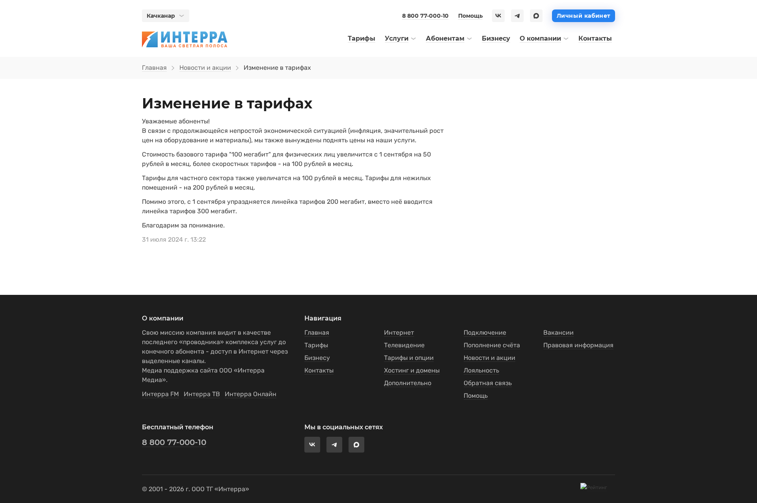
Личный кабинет (583, 15)
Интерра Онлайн (250, 394)
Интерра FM (160, 394)
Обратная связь (488, 383)
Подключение (485, 332)
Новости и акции (205, 67)
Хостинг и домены (412, 370)
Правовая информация (578, 345)
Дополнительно (407, 383)
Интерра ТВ (202, 394)
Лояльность (481, 370)
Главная (154, 67)
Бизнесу (317, 357)
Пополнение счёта (492, 345)
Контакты (319, 370)
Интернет (399, 332)
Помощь (470, 15)
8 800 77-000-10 (425, 15)
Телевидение (404, 345)
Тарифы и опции (409, 357)
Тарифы (316, 345)
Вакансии (558, 332)
